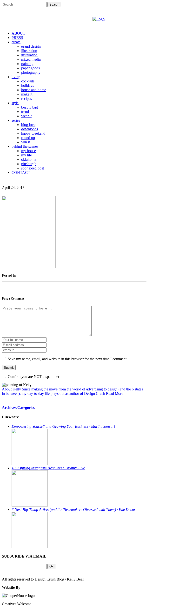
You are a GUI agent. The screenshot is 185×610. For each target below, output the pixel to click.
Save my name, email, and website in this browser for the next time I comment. (67, 359)
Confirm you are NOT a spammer (33, 377)
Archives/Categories (18, 407)
